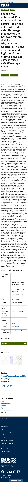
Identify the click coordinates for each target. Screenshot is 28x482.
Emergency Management (7, 449)
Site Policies (4, 423)
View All (3, 412)
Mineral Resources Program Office (14, 376)
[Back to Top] (23, 477)
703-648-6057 (7, 386)
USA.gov (3, 437)
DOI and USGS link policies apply (9, 432)
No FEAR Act (4, 435)
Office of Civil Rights (6, 451)
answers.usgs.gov (5, 477)
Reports (12, 9)
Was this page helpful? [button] (16, 480)
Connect (4, 343)
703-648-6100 (9, 385)
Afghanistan (4, 408)
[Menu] (25, 6)
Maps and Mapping (6, 403)
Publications (5, 9)
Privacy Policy (4, 426)
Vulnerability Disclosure (7, 440)
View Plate (5, 75)
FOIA (2, 421)
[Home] (5, 6)
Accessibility (4, 418)
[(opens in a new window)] (2, 471)
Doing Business (4, 446)
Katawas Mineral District (7, 410)
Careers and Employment (7, 443)
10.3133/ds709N (16, 299)
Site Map (3, 429)
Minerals (3, 405)
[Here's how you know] (14, 1)
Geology (3, 401)
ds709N (13, 323)
